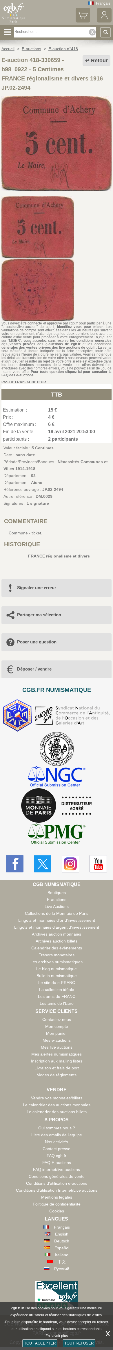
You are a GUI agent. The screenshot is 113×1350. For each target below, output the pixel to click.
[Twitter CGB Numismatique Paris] (42, 863)
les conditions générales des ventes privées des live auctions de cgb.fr (56, 346)
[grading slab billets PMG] (56, 834)
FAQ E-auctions (56, 1162)
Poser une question (37, 641)
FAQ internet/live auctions (56, 1169)
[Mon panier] (83, 21)
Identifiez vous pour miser (80, 327)
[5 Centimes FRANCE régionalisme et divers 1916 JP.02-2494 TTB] (56, 189)
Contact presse (56, 1148)
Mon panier (56, 1033)
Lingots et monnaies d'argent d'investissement (56, 927)
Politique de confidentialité (57, 1204)
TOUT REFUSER (79, 1343)
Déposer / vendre (34, 668)
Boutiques (57, 892)
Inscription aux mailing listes (56, 1061)
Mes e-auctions (57, 1040)
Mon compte (56, 1026)
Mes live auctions (56, 1047)
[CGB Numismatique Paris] (13, 22)
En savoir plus (56, 1336)
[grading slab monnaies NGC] (56, 777)
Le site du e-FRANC (56, 982)
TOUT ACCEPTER (40, 1343)
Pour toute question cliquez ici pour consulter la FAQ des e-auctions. (56, 373)
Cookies (56, 1211)
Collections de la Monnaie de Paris (56, 913)
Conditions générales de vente (57, 1176)
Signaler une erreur (36, 587)
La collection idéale (56, 989)
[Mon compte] (104, 21)
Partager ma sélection (39, 614)
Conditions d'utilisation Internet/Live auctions (56, 1190)
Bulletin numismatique (57, 975)
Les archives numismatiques (56, 962)
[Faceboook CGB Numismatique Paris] (14, 863)
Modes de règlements (56, 1075)
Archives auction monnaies (56, 934)
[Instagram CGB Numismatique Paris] (70, 863)
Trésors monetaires (56, 955)
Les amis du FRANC (56, 996)
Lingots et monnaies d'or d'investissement (56, 920)
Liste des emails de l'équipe (56, 1135)
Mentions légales (56, 1197)
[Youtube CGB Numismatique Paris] (98, 863)
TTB (56, 394)
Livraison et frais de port (56, 1068)
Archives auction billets (56, 941)
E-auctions (56, 899)
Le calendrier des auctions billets (57, 1111)
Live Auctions (57, 906)
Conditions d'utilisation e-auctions (56, 1183)
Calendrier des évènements (56, 948)
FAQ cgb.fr (56, 1155)
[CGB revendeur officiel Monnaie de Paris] (56, 805)
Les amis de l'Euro (57, 1003)
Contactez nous (56, 1019)
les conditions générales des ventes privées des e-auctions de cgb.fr (56, 342)
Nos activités (56, 1141)
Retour (99, 60)
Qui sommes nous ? (56, 1128)
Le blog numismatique (56, 968)
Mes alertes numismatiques (56, 1054)
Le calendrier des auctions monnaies (56, 1105)
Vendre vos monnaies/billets (56, 1098)
